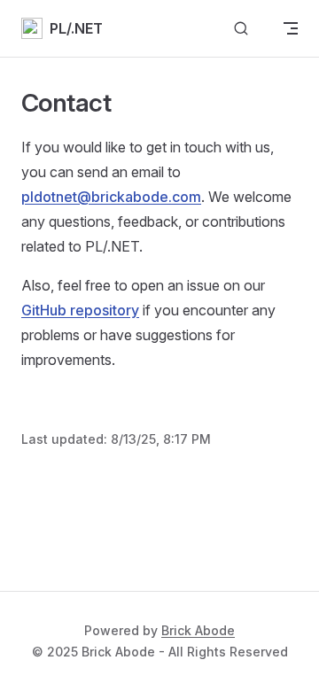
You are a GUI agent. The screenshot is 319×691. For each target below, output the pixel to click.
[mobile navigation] (290, 28)
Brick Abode (198, 630)
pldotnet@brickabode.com (111, 197)
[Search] (241, 28)
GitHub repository (80, 310)
